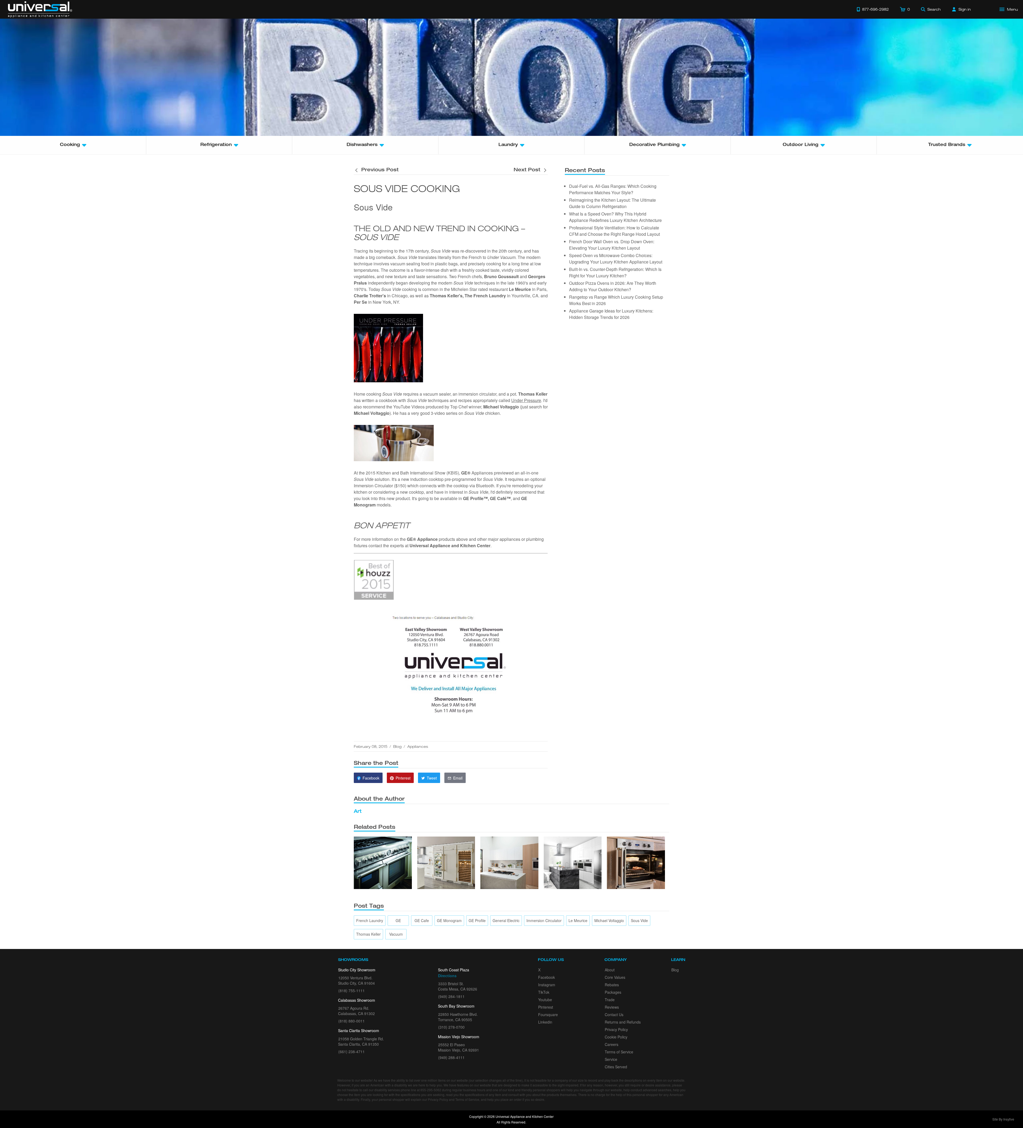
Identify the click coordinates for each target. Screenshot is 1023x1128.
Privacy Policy (616, 1029)
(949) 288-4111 (451, 1057)
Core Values (615, 977)
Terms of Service (619, 1051)
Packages (613, 992)
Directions (447, 975)
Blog (397, 746)
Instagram (546, 984)
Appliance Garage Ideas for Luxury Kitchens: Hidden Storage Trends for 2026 (611, 314)
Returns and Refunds (623, 1022)
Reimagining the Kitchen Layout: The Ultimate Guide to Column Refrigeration (612, 203)
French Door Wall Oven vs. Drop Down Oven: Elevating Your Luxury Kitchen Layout (611, 244)
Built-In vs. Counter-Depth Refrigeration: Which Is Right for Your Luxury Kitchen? (615, 272)
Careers (611, 1044)
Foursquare (548, 1014)
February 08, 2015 (370, 746)
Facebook (546, 977)
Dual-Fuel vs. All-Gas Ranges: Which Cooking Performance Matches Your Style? (612, 189)
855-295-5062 (430, 1090)
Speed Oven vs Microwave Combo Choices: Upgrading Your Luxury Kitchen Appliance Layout (615, 258)
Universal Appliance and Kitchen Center (449, 545)
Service (611, 1059)
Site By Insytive (1003, 1119)
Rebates (612, 984)
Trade (610, 999)
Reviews (612, 1007)
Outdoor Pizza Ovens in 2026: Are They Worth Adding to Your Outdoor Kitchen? (612, 286)
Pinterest (545, 1007)
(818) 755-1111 (351, 990)
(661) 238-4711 (351, 1051)
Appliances (417, 746)
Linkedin (545, 1022)
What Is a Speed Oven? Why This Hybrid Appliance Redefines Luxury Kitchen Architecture (615, 217)
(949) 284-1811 (451, 996)
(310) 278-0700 (451, 1027)
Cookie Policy (616, 1037)
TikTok (543, 992)
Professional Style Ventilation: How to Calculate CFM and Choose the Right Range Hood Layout (614, 231)
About (610, 969)
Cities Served (616, 1066)
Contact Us (614, 1014)
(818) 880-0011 (351, 1021)
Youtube (545, 999)
